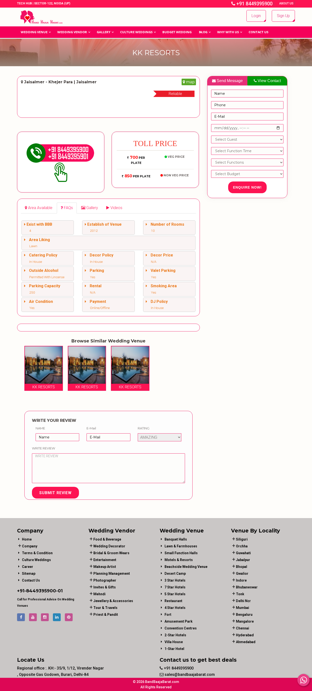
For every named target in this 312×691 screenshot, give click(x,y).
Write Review (43, 448)
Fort (168, 615)
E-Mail (91, 428)
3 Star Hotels (175, 580)
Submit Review (55, 492)
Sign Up (283, 15)
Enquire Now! (247, 187)
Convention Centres (181, 628)
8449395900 (41, 591)
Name (40, 428)
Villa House (174, 642)
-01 (59, 591)
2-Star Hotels (175, 635)
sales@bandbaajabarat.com (189, 674)
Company (29, 546)
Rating (143, 428)
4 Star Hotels (175, 608)
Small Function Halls (181, 553)
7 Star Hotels (175, 587)
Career (27, 567)
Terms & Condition (37, 553)
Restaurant (173, 601)
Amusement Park (179, 621)
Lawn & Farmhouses (181, 546)
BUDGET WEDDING (177, 32)
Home (27, 539)
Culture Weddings (136, 32)
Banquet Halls (176, 539)
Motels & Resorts (179, 560)
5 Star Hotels (175, 594)
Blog (203, 32)
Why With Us (228, 32)
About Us (286, 3)
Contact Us (258, 32)
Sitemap (28, 573)
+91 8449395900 (254, 4)
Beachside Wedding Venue (186, 567)
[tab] (38, 207)
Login (256, 15)
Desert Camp (175, 573)
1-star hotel (174, 649)
